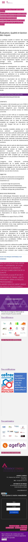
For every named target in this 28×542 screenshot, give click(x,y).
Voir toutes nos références (10, 340)
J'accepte (4, 539)
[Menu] (3, 2)
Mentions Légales (14, 526)
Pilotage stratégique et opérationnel (13, 13)
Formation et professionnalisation (12, 20)
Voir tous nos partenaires (10, 453)
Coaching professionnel (8, 18)
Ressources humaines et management (13, 16)
